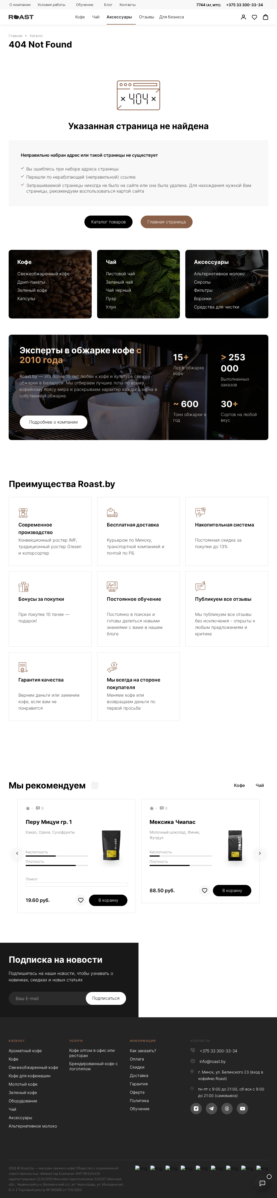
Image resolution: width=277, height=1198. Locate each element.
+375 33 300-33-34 (244, 4)
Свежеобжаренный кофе (43, 273)
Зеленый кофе (32, 290)
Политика (139, 1100)
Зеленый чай (119, 282)
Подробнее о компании (53, 422)
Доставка (139, 1075)
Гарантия (139, 1083)
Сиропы (202, 282)
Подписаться (106, 998)
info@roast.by (213, 1061)
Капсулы (26, 298)
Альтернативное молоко (219, 273)
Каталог (17, 1041)
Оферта (137, 1092)
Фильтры (203, 290)
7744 (208, 4)
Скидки (137, 1067)
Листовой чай (120, 273)
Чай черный (118, 290)
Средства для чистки (216, 307)
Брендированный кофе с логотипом (93, 1066)
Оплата (137, 1059)
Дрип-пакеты (31, 282)
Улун (111, 307)
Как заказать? (143, 1050)
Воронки (203, 298)
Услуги (76, 1041)
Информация (143, 1041)
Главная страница (166, 221)
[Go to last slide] (17, 853)
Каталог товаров (108, 221)
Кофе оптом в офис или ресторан (92, 1053)
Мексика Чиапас (173, 822)
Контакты (200, 1041)
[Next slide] (259, 853)
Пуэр (111, 298)
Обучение (140, 1108)
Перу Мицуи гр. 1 (49, 822)
